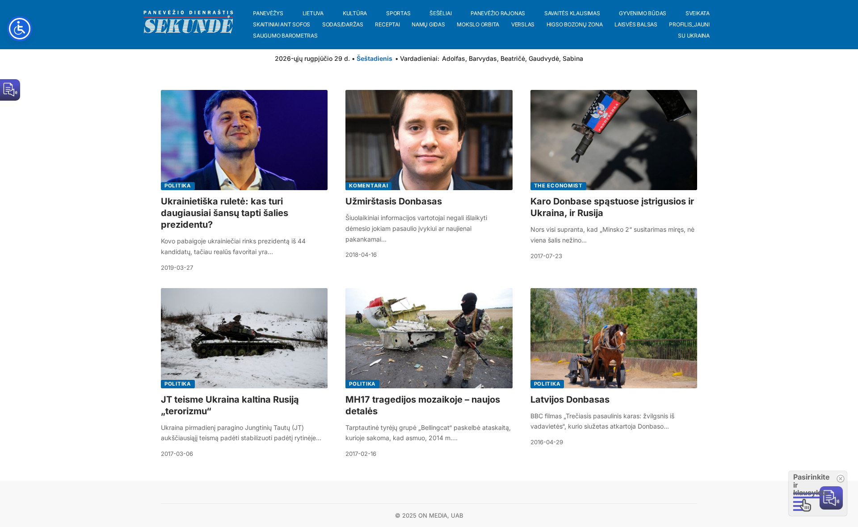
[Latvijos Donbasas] (613, 338)
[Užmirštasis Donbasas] (428, 140)
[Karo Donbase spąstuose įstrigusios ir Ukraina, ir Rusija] (613, 140)
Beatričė (512, 58)
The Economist (558, 186)
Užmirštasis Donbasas (393, 201)
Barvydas (483, 58)
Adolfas (453, 58)
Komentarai (368, 186)
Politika (177, 186)
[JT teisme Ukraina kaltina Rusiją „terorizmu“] (244, 338)
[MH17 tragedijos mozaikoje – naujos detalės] (428, 338)
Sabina (573, 58)
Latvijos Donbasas (570, 399)
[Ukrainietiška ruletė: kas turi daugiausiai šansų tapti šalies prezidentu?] (244, 140)
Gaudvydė (544, 58)
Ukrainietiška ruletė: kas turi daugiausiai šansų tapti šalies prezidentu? (224, 213)
